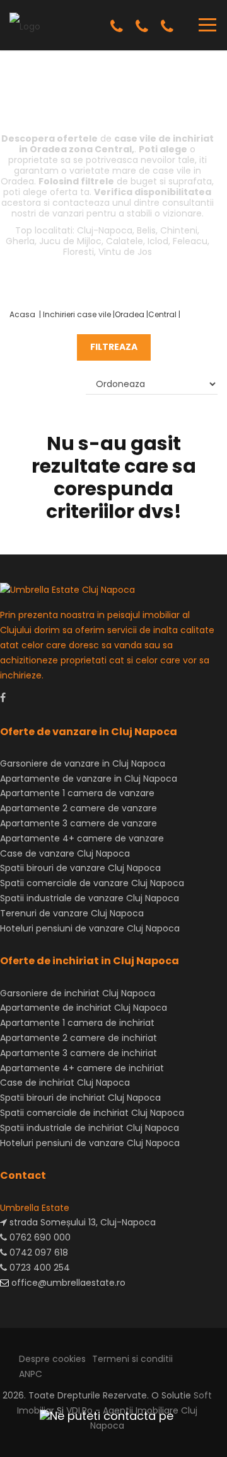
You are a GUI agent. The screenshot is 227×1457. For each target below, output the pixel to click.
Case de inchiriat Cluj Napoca (65, 1082)
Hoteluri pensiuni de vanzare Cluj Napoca (90, 928)
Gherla (20, 241)
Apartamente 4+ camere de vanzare (82, 838)
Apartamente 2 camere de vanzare (78, 808)
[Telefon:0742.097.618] (142, 27)
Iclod (158, 241)
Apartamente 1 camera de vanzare (77, 793)
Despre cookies (52, 1359)
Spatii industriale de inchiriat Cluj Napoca (89, 1128)
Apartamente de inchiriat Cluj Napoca (83, 1007)
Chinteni (178, 230)
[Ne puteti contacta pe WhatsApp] (101, 1416)
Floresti (78, 251)
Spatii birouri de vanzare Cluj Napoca (80, 868)
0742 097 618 (37, 1252)
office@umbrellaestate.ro (67, 1282)
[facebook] (3, 697)
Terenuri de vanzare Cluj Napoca (72, 913)
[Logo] (24, 24)
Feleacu (190, 241)
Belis (146, 230)
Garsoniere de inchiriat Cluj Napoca (77, 993)
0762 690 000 (39, 1237)
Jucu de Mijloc (70, 241)
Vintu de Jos (125, 251)
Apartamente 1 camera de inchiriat (77, 1022)
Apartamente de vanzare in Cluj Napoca (88, 778)
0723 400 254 (38, 1267)
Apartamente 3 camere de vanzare (78, 823)
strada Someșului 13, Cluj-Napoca (81, 1222)
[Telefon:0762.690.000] (116, 27)
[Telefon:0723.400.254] (167, 27)
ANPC (30, 1374)
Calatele (124, 241)
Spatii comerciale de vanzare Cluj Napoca (92, 883)
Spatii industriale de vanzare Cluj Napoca (89, 898)
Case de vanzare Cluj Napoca (65, 853)
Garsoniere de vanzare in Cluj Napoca (82, 763)
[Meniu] (207, 24)
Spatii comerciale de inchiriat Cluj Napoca (92, 1112)
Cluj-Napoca (104, 230)
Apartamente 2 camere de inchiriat (78, 1038)
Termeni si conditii (132, 1359)
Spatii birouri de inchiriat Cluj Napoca (80, 1097)
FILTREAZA (113, 346)
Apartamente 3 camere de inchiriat (78, 1053)
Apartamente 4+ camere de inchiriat (82, 1068)
